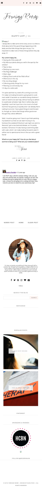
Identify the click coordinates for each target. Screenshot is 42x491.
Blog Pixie (31, 483)
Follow (21, 286)
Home (21, 222)
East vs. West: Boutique (21, 387)
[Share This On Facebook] (17, 160)
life (28, 158)
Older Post (33, 222)
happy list (22, 158)
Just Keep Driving (20, 351)
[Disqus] (21, 193)
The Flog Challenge (9, 72)
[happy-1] (5, 41)
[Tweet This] (19, 160)
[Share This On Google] (25, 160)
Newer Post (9, 222)
